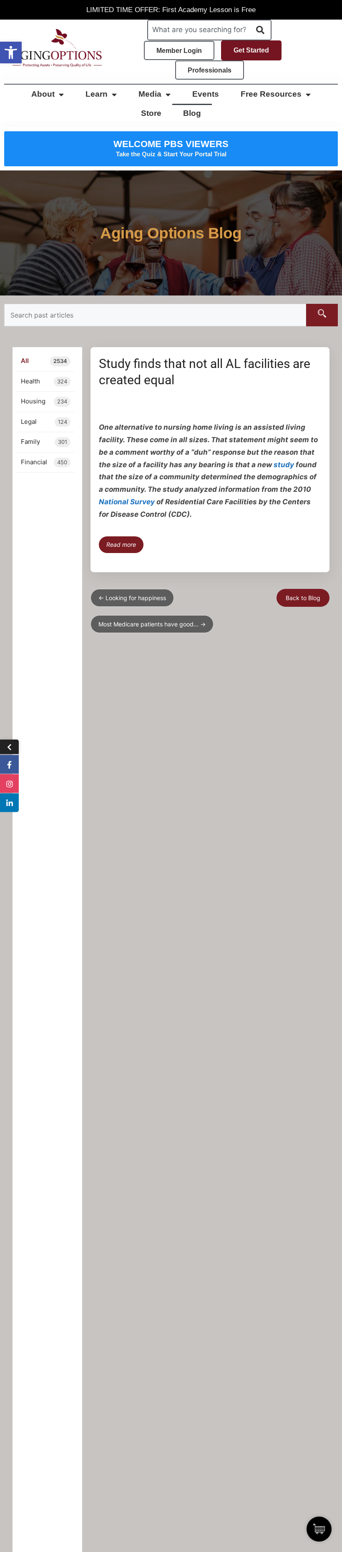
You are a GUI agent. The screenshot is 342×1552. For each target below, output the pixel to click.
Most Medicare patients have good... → (152, 624)
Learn (97, 94)
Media (149, 94)
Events (205, 94)
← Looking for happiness (132, 597)
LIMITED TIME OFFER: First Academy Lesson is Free (171, 9)
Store (151, 113)
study (284, 465)
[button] (11, 52)
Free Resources (271, 94)
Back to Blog (303, 597)
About (43, 94)
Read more (121, 544)
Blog (192, 113)
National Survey (127, 502)
